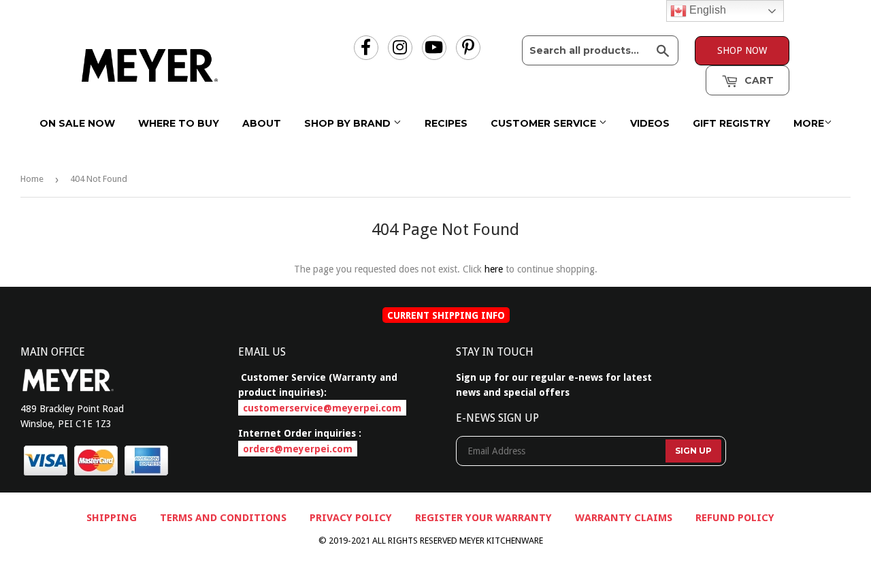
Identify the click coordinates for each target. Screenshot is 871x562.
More (808, 123)
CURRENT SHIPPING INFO (446, 314)
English (706, 10)
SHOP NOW (742, 50)
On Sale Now (77, 123)
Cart (758, 80)
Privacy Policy (351, 518)
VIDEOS (650, 123)
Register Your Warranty (483, 518)
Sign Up (693, 451)
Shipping (111, 518)
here (493, 269)
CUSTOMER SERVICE (545, 123)
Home (32, 179)
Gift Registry (731, 123)
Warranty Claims (623, 518)
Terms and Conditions (223, 518)
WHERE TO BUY (178, 123)
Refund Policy (734, 518)
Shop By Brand (348, 123)
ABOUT (261, 123)
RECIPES (446, 123)
